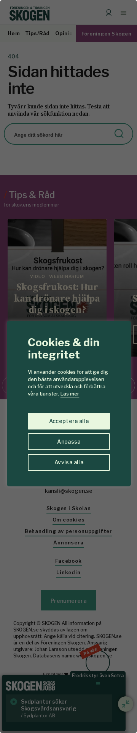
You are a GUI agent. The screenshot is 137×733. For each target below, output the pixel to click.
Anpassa (68, 441)
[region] (68, 366)
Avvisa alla (68, 462)
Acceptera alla (69, 421)
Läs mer (70, 394)
